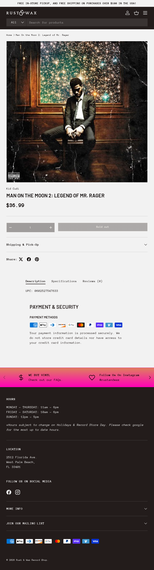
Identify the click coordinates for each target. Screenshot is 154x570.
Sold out (102, 226)
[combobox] (77, 22)
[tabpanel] (77, 290)
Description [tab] (36, 281)
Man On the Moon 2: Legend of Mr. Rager (42, 35)
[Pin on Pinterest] (37, 259)
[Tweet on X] (21, 259)
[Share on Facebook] (29, 259)
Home (9, 35)
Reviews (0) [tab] (93, 281)
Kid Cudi (12, 188)
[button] (136, 12)
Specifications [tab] (64, 281)
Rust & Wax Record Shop (31, 560)
